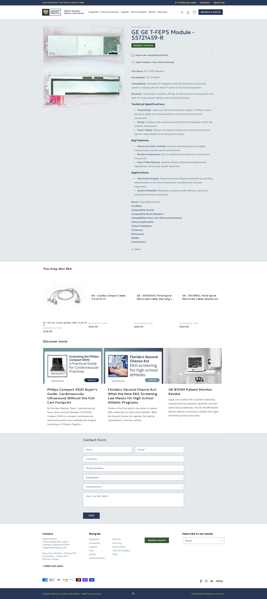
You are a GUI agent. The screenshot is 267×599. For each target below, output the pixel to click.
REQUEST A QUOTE (210, 12)
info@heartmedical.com (54, 547)
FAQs (114, 554)
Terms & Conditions (121, 550)
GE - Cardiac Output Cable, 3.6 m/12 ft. (108, 297)
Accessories (94, 543)
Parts (91, 550)
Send (91, 515)
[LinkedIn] (212, 581)
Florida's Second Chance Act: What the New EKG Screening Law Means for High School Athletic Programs (132, 396)
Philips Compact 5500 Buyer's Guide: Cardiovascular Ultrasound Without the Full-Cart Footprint (72, 396)
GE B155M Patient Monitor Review (190, 391)
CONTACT (205, 2)
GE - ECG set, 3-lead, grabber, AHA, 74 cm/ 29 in (65, 324)
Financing (117, 543)
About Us (116, 539)
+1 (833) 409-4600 (186, 2)
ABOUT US (219, 2)
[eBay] (220, 581)
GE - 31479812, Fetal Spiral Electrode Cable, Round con (200, 297)
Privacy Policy (118, 547)
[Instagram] (206, 581)
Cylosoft (220, 594)
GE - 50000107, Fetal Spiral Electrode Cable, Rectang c (154, 297)
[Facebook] (201, 581)
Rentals (92, 554)
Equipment (94, 539)
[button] (94, 12)
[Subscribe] (221, 540)
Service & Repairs (97, 558)
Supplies (93, 547)
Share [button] (138, 249)
